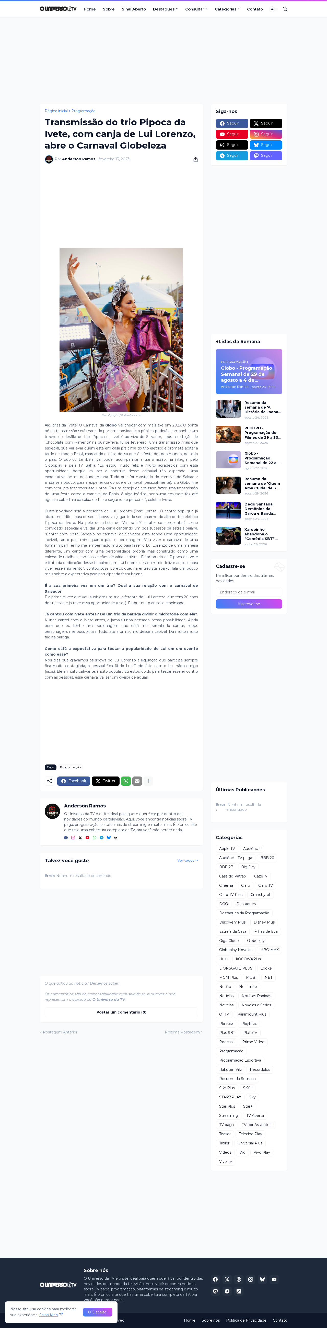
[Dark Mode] (274, 9)
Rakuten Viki (230, 1069)
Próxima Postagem (182, 1032)
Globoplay (256, 940)
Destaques (163, 9)
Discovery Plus (232, 922)
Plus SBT (227, 1032)
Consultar (194, 9)
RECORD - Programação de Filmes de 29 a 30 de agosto (261, 433)
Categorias (225, 9)
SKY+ (247, 1088)
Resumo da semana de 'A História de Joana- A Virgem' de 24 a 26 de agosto (262, 407)
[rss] (238, 1291)
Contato (255, 9)
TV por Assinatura (257, 1124)
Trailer (224, 1143)
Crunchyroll (261, 894)
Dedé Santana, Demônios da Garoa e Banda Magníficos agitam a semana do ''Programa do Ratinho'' (262, 509)
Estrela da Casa (232, 931)
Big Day (248, 867)
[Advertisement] (163, 60)
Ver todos (186, 860)
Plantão (226, 1023)
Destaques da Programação (244, 913)
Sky (252, 1097)
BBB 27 (226, 867)
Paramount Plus (251, 1014)
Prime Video (253, 1042)
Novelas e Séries (256, 1005)
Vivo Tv (225, 1161)
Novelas (226, 1005)
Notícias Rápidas (256, 996)
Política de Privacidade (246, 1320)
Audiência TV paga (235, 858)
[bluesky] (109, 837)
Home (90, 9)
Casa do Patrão (232, 876)
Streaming (228, 1115)
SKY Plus (227, 1088)
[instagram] (73, 837)
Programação (83, 111)
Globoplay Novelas (235, 950)
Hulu (223, 959)
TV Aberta (255, 1115)
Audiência (252, 848)
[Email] (137, 781)
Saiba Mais (48, 1315)
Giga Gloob (229, 940)
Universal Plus (250, 1143)
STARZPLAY (230, 1097)
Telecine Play (250, 1134)
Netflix (225, 986)
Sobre (109, 9)
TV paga (226, 1124)
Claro (245, 885)
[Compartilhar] (193, 159)
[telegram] (101, 837)
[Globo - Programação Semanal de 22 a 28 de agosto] (228, 459)
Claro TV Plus (230, 894)
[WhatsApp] (126, 781)
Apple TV (227, 848)
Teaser (225, 1134)
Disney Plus (264, 922)
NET (268, 977)
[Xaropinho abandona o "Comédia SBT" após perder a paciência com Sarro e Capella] (228, 536)
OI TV (224, 1014)
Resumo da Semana (237, 1078)
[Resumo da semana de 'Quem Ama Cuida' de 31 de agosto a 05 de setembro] (228, 485)
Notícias (226, 996)
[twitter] (80, 837)
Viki (242, 1152)
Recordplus (260, 1069)
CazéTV (260, 876)
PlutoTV (250, 1032)
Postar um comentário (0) (121, 1012)
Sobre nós (211, 1320)
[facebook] (66, 837)
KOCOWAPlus (248, 959)
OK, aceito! (97, 1312)
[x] (227, 1279)
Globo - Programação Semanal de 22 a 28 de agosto (263, 458)
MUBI (251, 977)
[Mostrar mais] (148, 781)
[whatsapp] (94, 837)
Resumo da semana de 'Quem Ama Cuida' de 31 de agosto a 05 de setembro (262, 484)
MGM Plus (228, 977)
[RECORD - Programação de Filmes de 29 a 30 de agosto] (228, 434)
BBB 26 (267, 858)
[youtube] (87, 837)
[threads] (116, 837)
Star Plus (227, 1106)
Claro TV (265, 885)
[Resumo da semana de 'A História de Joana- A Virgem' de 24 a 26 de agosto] (228, 409)
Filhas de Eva (266, 931)
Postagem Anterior (60, 1032)
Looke (266, 968)
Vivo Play (262, 1152)
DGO (223, 904)
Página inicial (56, 111)
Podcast (226, 1042)
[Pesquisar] (283, 9)
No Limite (248, 986)
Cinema (226, 885)
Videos (225, 1152)
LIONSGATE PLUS (235, 968)
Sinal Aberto (134, 9)
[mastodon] (215, 1291)
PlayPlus (248, 1023)
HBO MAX (269, 950)
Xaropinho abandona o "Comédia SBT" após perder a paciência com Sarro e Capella (259, 534)
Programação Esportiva (240, 1060)
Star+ (248, 1106)
